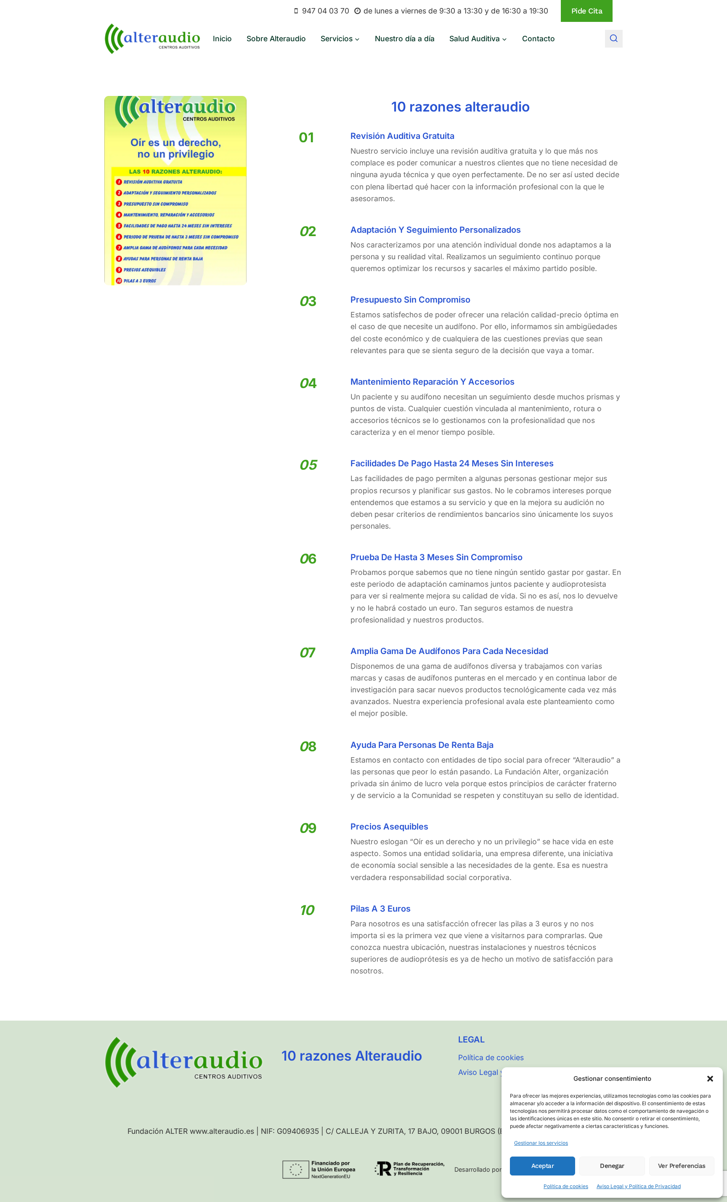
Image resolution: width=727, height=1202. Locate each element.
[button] (710, 1078)
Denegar (612, 1166)
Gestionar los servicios (541, 1143)
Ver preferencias (682, 1166)
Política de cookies (566, 1186)
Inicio (222, 38)
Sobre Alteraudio (276, 38)
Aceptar (542, 1166)
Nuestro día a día (405, 38)
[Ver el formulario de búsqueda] (614, 39)
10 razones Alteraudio (351, 1056)
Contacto (538, 38)
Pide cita (586, 10)
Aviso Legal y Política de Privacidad (639, 1186)
